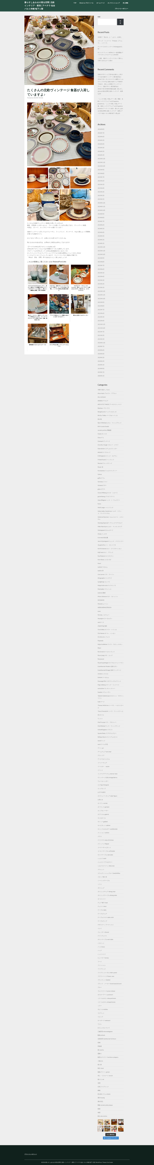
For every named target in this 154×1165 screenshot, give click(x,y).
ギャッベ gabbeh (103, 821)
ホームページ (101, 3)
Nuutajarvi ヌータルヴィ (105, 618)
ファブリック (102, 969)
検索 (99, 17)
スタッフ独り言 (102, 877)
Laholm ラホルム (103, 567)
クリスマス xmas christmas (106, 840)
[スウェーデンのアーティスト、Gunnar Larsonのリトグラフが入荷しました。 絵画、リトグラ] (100, 1122)
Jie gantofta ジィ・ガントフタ (107, 545)
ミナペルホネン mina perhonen (107, 998)
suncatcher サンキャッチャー (106, 688)
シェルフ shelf (102, 858)
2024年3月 (101, 236)
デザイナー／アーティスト (106, 925)
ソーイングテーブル (104, 880)
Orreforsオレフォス (104, 637)
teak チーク (101, 701)
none (99, 611)
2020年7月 (101, 346)
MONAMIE (101, 600)
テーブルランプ (102, 921)
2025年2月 (101, 195)
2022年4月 (101, 320)
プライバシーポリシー (121, 8)
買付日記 (100, 1101)
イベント (100, 770)
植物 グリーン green (104, 1072)
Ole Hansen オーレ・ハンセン (106, 633)
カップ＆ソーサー (103, 810)
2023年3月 (101, 280)
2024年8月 (101, 217)
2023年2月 (101, 284)
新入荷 (100, 1064)
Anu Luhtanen (102, 397)
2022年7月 (101, 309)
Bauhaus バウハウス (104, 408)
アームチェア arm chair (104, 751)
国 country (101, 1050)
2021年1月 (101, 339)
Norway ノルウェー (103, 615)
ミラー (100, 1005)
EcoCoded (110, 1162)
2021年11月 (101, 324)
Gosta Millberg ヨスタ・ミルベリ (108, 492)
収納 (99, 1042)
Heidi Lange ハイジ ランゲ (105, 507)
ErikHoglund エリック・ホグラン (107, 456)
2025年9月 (101, 169)
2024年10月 (101, 210)
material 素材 (102, 593)
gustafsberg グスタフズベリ (106, 496)
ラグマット (101, 1013)
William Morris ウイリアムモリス (107, 737)
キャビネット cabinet (104, 825)
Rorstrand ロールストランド (106, 651)
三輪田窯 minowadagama (105, 1031)
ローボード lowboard (104, 1020)
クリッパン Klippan (103, 844)
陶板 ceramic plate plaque (105, 1105)
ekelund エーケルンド (104, 452)
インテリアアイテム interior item (107, 774)
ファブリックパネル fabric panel (107, 972)
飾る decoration (102, 1116)
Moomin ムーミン (103, 604)
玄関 (99, 1083)
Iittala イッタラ (102, 534)
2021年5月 (101, 335)
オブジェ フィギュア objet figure (107, 796)
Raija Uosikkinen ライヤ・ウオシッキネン (110, 644)
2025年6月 (101, 181)
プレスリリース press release (106, 991)
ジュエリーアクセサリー (105, 862)
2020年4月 (101, 354)
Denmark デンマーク (104, 441)
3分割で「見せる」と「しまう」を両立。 (110, 37)
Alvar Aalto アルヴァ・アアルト (107, 393)
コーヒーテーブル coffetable (106, 851)
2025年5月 (101, 184)
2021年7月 (101, 331)
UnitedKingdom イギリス (105, 729)
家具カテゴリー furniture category (108, 1057)
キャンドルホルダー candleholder (108, 829)
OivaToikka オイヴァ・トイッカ (107, 629)
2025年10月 (101, 166)
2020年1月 (101, 365)
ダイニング (101, 888)
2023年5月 (101, 273)
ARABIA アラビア (103, 401)
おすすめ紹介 (102, 792)
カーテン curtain (102, 803)
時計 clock (101, 1068)
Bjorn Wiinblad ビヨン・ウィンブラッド (109, 423)
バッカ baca (101, 947)
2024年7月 (101, 221)
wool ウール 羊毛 (103, 744)
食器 (99, 1112)
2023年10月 (101, 254)
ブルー (100, 987)
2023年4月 (101, 276)
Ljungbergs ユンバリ (104, 582)
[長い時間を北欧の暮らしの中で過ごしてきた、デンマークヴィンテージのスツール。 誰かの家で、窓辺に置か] (107, 1129)
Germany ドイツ (102, 481)
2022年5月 (101, 317)
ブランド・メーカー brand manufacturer (110, 983)
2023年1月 (101, 287)
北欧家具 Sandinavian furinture (107, 1039)
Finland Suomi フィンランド (106, 459)
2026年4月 (101, 144)
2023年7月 (101, 265)
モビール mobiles (103, 1009)
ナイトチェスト (102, 936)
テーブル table (102, 910)
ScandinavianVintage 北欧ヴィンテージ (109, 670)
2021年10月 (101, 328)
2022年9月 (101, 302)
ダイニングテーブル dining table (107, 895)
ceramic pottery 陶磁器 (104, 430)
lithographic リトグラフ (105, 578)
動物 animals (101, 1035)
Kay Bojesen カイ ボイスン (106, 556)
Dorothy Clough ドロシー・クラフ (108, 445)
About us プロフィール (86, 3)
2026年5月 (101, 140)
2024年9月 (101, 214)
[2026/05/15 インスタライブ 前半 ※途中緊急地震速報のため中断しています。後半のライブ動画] (100, 1129)
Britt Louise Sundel (103, 426)
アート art (101, 748)
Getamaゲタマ (102, 485)
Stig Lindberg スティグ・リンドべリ (108, 685)
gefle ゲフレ (101, 478)
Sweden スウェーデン (104, 692)
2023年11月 (101, 251)
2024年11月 (101, 206)
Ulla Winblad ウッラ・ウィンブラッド (109, 726)
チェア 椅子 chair (103, 902)
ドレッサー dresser (103, 932)
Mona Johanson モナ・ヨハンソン (108, 596)
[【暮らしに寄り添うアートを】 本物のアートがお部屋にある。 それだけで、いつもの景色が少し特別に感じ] (107, 1122)
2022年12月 (101, 291)
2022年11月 (101, 295)
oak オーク (101, 622)
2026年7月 (101, 133)
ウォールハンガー (103, 781)
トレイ (100, 928)
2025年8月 (101, 173)
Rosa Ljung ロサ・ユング (105, 655)
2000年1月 (101, 376)
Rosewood (101, 659)
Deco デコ (101, 437)
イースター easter (104, 766)
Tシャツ (100, 718)
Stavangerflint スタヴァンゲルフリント (109, 681)
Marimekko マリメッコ (104, 589)
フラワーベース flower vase (106, 976)
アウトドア (101, 755)
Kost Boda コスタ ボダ (104, 559)
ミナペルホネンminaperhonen (106, 1002)
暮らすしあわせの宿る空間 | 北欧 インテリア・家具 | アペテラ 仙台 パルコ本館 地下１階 (39, 5)
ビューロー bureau (103, 958)
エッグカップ (102, 788)
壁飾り (100, 1053)
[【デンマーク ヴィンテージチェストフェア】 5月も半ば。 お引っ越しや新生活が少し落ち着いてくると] (121, 1129)
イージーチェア (102, 762)
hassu (99, 504)
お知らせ (100, 799)
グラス (100, 836)
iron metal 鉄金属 (103, 537)
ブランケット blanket (104, 980)
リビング (100, 1016)
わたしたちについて (104, 1028)
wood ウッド (101, 740)
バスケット (101, 943)
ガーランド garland (103, 807)
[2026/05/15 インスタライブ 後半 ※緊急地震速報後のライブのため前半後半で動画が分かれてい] (121, 1122)
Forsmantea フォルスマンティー (107, 470)
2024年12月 (101, 203)
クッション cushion (103, 832)
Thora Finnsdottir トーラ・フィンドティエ (110, 711)
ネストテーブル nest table (105, 939)
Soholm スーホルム (103, 677)
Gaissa (100, 474)
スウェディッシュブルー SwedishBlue (109, 873)
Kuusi (99, 563)
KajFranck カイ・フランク (105, 552)
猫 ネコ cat (101, 1079)
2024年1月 (101, 243)
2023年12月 (101, 247)
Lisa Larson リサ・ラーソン (106, 574)
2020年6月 (101, 350)
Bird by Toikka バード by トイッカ (108, 415)
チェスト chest (102, 906)
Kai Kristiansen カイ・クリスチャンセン (110, 548)
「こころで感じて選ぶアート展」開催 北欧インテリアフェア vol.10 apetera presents (110, 101)
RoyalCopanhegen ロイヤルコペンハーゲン (111, 663)
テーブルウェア (102, 913)
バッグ (100, 950)
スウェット (101, 869)
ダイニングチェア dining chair (106, 891)
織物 (99, 1090)
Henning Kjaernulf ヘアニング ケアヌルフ (110, 523)
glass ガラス (101, 489)
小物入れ (100, 1061)
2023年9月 (101, 258)
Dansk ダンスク (102, 434)
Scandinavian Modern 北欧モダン (107, 666)
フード (100, 961)
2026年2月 (101, 151)
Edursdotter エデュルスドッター (107, 448)
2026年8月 (101, 129)
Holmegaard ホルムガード (105, 530)
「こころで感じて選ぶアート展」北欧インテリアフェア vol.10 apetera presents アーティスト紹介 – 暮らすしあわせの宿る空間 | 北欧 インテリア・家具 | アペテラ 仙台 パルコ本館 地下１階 (110, 108)
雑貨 (99, 1109)
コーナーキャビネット (104, 847)
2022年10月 (101, 298)
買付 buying (101, 1097)
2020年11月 (101, 342)
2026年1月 (101, 155)
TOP (75, 3)
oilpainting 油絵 (102, 626)
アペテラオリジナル (104, 759)
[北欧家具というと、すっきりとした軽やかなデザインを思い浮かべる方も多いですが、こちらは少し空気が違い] (114, 1122)
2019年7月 (101, 372)
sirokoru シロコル (103, 674)
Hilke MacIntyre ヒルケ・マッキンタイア (110, 526)
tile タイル (101, 715)
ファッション (102, 965)
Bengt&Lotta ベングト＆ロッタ (107, 412)
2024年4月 (101, 232)
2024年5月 (101, 228)
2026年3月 (101, 147)
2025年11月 (101, 162)
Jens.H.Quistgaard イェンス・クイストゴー (111, 541)
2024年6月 (101, 225)
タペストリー (102, 899)
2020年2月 (101, 361)
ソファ (100, 884)
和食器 (100, 1046)
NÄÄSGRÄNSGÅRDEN (104, 607)
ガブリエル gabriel (103, 814)
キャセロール (102, 818)
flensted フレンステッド (105, 463)
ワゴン (100, 1024)
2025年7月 (101, 177)
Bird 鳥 (100, 419)
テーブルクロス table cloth (106, 917)
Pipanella (100, 640)
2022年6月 (101, 313)
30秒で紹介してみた (104, 389)
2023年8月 (101, 262)
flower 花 (100, 467)
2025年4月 (101, 188)
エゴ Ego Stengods (103, 785)
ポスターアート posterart (105, 994)
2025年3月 (101, 192)
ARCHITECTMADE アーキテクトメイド (110, 404)
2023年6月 (101, 269)
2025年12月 (101, 158)
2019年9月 (101, 368)
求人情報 (125, 3)
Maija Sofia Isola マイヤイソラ (107, 585)
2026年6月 (101, 136)
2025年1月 (101, 199)
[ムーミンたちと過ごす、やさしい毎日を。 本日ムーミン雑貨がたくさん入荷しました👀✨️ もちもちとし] (114, 1129)
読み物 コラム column (104, 1094)
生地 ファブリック (103, 1086)
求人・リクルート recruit (105, 1075)
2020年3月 (101, 357)
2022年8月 (101, 306)
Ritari (99, 648)
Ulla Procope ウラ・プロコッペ (107, 722)
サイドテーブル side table (105, 855)
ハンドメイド (102, 954)
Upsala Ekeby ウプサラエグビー (107, 733)
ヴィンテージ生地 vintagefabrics (107, 777)
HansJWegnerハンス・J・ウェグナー (109, 500)
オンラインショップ (114, 3)
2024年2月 (101, 239)
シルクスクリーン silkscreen (106, 866)
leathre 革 (101, 570)
